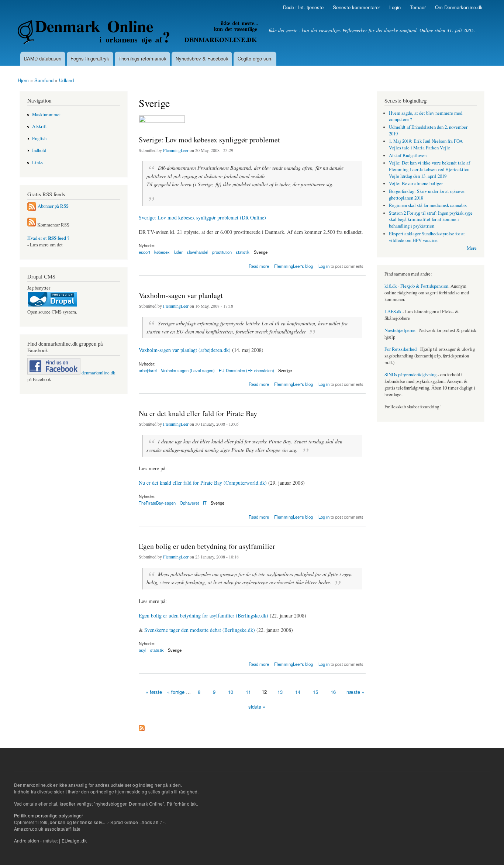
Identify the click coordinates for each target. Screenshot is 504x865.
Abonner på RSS (53, 206)
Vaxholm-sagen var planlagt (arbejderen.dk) (185, 349)
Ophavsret (189, 503)
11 (248, 691)
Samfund (43, 80)
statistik (242, 252)
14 (297, 691)
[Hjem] (138, 33)
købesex (162, 252)
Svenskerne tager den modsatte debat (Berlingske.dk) (199, 629)
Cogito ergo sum (255, 58)
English (39, 138)
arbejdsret (148, 370)
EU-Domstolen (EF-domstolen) (246, 370)
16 (333, 691)
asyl (142, 650)
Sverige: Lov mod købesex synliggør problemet (209, 140)
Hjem (23, 80)
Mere (472, 248)
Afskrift (39, 126)
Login (395, 7)
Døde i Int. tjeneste (303, 7)
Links (37, 162)
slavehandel (197, 252)
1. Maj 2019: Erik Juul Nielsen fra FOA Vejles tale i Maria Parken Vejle (426, 144)
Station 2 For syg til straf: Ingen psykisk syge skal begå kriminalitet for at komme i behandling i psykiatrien (431, 219)
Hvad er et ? (48, 238)
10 (230, 691)
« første (154, 691)
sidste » (256, 706)
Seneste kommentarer (356, 7)
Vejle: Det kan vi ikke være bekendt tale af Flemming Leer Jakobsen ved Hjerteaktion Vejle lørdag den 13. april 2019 (429, 169)
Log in (323, 266)
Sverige (260, 252)
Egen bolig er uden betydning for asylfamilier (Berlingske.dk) (203, 615)
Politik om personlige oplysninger (48, 815)
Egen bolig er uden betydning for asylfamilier (207, 546)
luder (178, 252)
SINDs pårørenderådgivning (410, 374)
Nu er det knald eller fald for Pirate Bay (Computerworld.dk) (203, 482)
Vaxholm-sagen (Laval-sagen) (188, 370)
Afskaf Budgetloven (408, 155)
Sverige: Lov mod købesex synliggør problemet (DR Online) (202, 217)
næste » (355, 691)
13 (280, 691)
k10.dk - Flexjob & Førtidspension (416, 286)
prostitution (222, 252)
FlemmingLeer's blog (293, 266)
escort (144, 252)
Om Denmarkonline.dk (459, 7)
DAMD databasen (42, 58)
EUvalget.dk (74, 840)
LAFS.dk (392, 311)
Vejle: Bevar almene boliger (416, 183)
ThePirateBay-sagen (157, 503)
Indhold (39, 150)
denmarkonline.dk (97, 373)
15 (315, 691)
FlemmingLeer (176, 150)
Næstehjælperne (399, 330)
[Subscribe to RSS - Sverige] (142, 726)
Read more (259, 265)
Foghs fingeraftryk (89, 58)
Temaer (418, 7)
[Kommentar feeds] (31, 225)
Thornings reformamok (142, 58)
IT (205, 503)
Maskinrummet (46, 114)
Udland (66, 80)
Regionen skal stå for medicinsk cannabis (428, 205)
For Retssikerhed (400, 349)
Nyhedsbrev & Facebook (202, 58)
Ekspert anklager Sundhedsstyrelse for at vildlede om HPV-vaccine (427, 237)
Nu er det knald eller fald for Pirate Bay (198, 413)
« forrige (175, 691)
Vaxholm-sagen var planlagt (181, 295)
